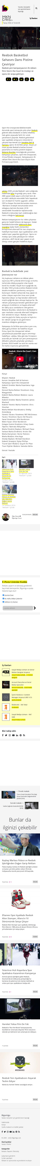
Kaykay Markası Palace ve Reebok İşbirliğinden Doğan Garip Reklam (9, 498)
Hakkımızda (5, 1122)
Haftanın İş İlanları (11, 602)
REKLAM (35, 514)
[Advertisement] (20, 637)
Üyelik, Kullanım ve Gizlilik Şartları (12, 1127)
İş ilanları (6, 665)
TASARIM (35, 936)
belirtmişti (20, 215)
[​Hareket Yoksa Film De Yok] (26, 464)
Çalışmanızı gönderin (8, 1156)
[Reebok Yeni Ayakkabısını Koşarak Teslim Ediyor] (20, 1062)
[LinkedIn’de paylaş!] (21, 79)
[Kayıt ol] (35, 608)
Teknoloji (16, 1151)
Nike (12, 193)
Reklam (4, 1151)
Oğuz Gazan (15, 516)
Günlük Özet (9, 595)
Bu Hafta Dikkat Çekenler (13, 599)
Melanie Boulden (9, 152)
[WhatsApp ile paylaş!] (27, 79)
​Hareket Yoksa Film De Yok (24, 470)
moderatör (15, 707)
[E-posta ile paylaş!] (32, 79)
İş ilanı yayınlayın (7, 1158)
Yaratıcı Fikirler (6, 1144)
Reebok (34, 130)
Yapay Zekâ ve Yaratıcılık (11, 23)
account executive (17, 687)
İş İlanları (33, 18)
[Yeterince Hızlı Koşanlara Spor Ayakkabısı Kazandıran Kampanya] (9, 464)
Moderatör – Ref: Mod (19, 705)
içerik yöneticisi (16, 700)
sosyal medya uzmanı (18, 675)
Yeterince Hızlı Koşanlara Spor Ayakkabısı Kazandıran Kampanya (8, 473)
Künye (4, 1125)
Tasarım (9, 1151)
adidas (4, 191)
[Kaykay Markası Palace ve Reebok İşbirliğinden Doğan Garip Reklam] (9, 489)
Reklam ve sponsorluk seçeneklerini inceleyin (17, 1161)
